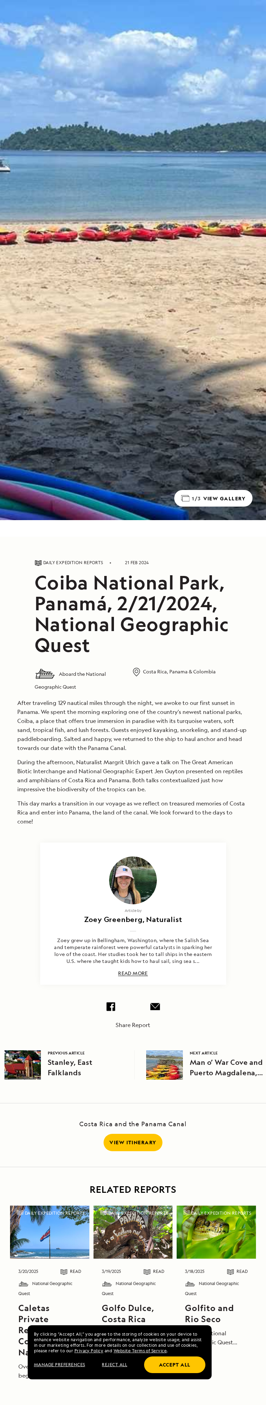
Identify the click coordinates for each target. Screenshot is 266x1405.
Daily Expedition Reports (55, 1213)
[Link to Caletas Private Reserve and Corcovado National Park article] (49, 1232)
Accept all (174, 1364)
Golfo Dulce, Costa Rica (128, 1313)
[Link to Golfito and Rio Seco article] (216, 1232)
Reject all (114, 1365)
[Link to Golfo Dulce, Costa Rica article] (133, 1232)
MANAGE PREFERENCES (59, 1365)
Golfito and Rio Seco (209, 1313)
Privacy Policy (89, 1351)
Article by (133, 910)
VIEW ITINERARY (132, 1142)
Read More (133, 973)
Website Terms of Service (140, 1351)
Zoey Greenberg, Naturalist (133, 919)
